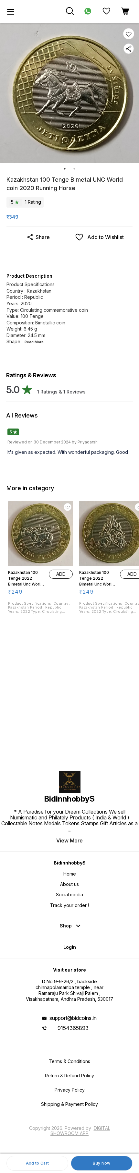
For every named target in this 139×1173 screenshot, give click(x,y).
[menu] (10, 11)
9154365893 (73, 1028)
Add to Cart (37, 1163)
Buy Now (101, 1163)
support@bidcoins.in (73, 1018)
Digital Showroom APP (80, 1130)
